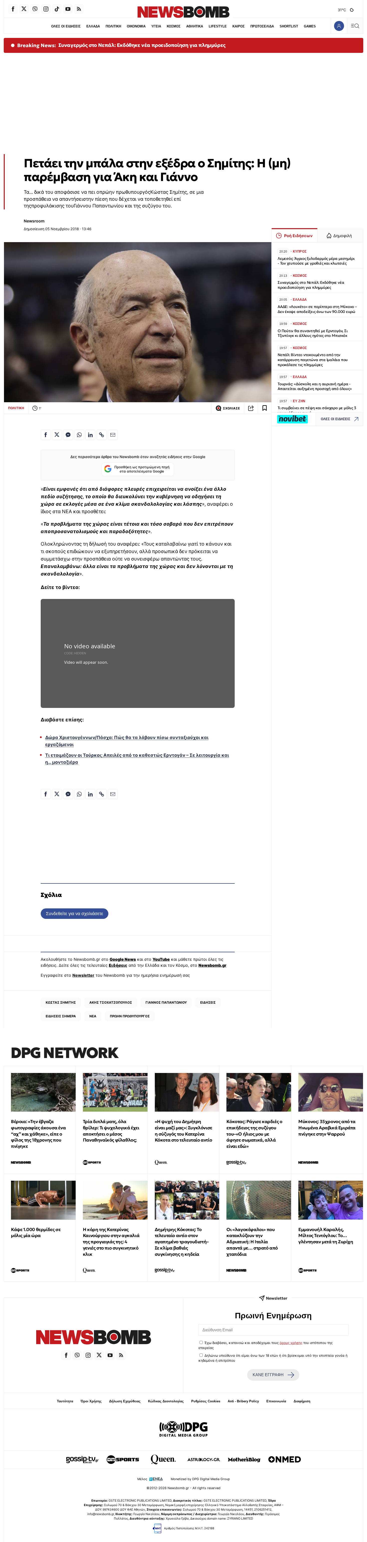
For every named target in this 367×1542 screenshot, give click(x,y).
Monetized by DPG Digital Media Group (200, 1479)
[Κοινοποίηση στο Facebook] (46, 435)
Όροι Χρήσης (91, 1401)
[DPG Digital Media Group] (183, 1429)
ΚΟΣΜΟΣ (174, 26)
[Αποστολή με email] (113, 435)
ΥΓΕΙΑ (156, 26)
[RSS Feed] (79, 9)
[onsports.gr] (123, 1459)
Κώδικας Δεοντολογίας (166, 1401)
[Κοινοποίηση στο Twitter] (57, 435)
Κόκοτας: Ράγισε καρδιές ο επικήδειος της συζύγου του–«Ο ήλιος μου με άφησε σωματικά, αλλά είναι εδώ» (254, 1134)
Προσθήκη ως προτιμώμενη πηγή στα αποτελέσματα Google (142, 469)
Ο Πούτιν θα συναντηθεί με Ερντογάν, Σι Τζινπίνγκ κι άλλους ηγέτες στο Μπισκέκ (313, 333)
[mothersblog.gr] (244, 1459)
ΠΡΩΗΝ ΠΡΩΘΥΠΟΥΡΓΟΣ (130, 1016)
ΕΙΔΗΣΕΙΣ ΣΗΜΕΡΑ (61, 1016)
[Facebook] (13, 9)
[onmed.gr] (284, 1459)
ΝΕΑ (92, 1016)
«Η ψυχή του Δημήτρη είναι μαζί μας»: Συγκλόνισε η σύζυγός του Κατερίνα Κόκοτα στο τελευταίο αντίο (183, 1131)
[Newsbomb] (93, 1338)
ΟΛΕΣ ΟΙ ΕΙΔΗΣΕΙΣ (66, 26)
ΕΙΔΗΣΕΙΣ (208, 1002)
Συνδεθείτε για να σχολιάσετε (74, 913)
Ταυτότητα (65, 1401)
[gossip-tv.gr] (82, 1459)
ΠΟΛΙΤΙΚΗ (113, 26)
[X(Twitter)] (24, 9)
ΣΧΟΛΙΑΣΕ (231, 408)
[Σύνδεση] (339, 26)
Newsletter (83, 975)
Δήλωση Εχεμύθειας (125, 1401)
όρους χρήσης (291, 1343)
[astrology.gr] (203, 1459)
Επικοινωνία (276, 1401)
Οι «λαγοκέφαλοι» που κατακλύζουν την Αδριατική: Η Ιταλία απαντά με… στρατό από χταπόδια (252, 1242)
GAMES (310, 26)
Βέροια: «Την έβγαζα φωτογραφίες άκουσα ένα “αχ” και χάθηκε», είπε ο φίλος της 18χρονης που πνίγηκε (38, 1134)
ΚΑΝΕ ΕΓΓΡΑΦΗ (268, 1375)
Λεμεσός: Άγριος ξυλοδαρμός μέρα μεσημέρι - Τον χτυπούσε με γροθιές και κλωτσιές (316, 261)
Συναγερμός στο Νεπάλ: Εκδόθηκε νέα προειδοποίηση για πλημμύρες (141, 45)
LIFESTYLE (218, 26)
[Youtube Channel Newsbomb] (68, 9)
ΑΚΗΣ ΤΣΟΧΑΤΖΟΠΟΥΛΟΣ (110, 1002)
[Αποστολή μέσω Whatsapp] (79, 435)
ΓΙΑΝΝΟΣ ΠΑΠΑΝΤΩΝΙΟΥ (166, 1002)
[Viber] (35, 9)
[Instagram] (46, 9)
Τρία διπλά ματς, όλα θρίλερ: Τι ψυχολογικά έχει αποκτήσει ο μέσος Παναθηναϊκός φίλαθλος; (111, 1131)
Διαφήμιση (302, 1401)
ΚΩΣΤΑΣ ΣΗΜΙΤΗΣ (61, 1002)
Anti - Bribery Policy (243, 1401)
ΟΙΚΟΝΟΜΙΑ (136, 26)
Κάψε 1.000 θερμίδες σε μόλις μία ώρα (35, 1233)
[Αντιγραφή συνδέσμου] (251, 408)
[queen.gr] (163, 1459)
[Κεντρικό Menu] (355, 26)
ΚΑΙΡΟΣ (238, 26)
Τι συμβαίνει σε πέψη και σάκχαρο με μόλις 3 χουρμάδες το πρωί (317, 410)
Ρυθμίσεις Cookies (205, 1401)
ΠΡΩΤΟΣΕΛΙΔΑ (262, 26)
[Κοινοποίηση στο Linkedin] (90, 435)
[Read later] (264, 408)
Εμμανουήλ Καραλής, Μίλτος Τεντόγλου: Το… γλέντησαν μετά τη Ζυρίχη (325, 1236)
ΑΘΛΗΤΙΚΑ (194, 26)
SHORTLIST (289, 26)
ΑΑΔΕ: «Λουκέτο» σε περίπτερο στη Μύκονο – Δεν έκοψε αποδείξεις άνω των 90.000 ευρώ (317, 309)
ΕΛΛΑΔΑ (93, 26)
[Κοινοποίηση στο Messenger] (68, 435)
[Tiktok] (57, 9)
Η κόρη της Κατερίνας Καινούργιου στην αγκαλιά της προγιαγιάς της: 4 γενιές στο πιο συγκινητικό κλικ (111, 1242)
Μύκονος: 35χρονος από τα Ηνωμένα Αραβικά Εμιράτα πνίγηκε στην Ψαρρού (327, 1128)
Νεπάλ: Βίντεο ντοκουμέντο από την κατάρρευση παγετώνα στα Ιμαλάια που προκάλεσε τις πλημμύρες (313, 359)
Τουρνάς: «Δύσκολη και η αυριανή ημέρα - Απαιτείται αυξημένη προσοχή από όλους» (315, 386)
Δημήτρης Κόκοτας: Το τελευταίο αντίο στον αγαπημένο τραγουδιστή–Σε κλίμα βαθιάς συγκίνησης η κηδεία (182, 1242)
